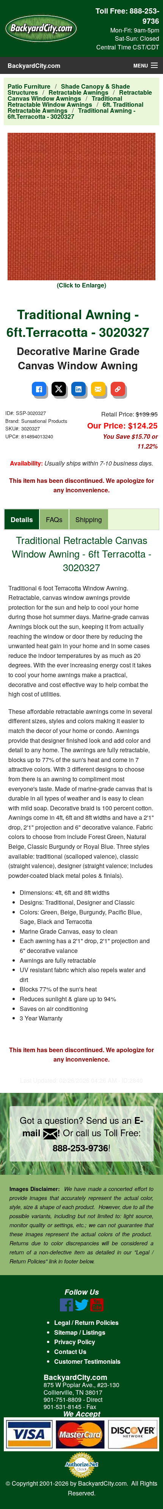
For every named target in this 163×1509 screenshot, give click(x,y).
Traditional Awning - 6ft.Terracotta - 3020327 (71, 113)
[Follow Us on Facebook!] (66, 1309)
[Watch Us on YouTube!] (96, 1309)
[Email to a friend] (98, 389)
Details (22, 519)
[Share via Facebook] (39, 389)
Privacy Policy (74, 1341)
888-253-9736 (144, 15)
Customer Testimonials (87, 1361)
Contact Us (70, 1351)
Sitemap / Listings (79, 1332)
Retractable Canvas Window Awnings (80, 95)
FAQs (54, 519)
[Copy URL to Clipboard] (118, 389)
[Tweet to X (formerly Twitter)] (59, 389)
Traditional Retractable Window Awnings (65, 101)
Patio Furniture (29, 86)
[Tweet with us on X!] (82, 1309)
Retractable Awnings (78, 92)
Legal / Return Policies (86, 1322)
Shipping (88, 519)
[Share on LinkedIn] (78, 389)
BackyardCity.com (34, 65)
